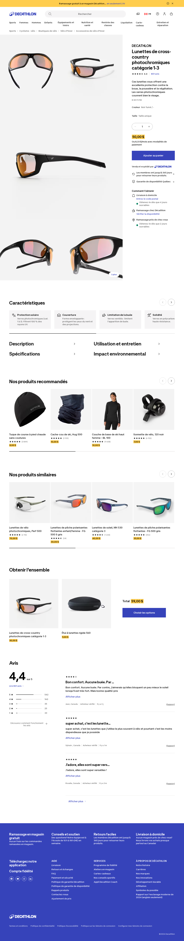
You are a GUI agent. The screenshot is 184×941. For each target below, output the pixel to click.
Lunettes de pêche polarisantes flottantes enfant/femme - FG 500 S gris (69, 531)
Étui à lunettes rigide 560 (76, 632)
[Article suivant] (171, 302)
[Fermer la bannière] (172, 3)
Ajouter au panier (153, 155)
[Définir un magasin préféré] (138, 13)
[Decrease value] (135, 126)
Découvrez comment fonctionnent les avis (26, 724)
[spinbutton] (142, 126)
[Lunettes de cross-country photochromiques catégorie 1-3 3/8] (61, 157)
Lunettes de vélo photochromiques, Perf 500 (25, 529)
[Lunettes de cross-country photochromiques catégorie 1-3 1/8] (92, 65)
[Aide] (157, 13)
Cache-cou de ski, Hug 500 (66, 434)
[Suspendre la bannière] (168, 3)
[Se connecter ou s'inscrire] (164, 13)
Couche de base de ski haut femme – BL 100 (108, 436)
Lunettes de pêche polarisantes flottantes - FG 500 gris (151, 529)
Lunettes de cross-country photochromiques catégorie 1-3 (27, 634)
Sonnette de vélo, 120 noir (148, 434)
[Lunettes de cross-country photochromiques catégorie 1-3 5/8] (92, 250)
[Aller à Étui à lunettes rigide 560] (86, 603)
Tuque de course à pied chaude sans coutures (27, 436)
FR (149, 14)
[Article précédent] (162, 302)
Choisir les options (144, 612)
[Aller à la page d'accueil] (22, 14)
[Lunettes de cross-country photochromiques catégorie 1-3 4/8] (30, 250)
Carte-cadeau (140, 24)
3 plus (114, 274)
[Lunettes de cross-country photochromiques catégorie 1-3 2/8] (30, 65)
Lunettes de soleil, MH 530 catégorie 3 (107, 529)
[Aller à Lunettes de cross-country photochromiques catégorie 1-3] (33, 603)
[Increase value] (149, 126)
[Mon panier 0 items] (171, 13)
